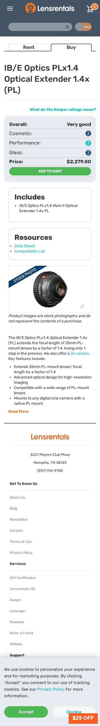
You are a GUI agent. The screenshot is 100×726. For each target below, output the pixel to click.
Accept (26, 711)
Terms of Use (21, 542)
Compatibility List (29, 251)
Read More (18, 411)
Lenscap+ (18, 611)
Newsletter (19, 519)
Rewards (17, 622)
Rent (28, 47)
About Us (17, 497)
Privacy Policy (51, 689)
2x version (80, 353)
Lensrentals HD (22, 589)
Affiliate (16, 644)
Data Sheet (24, 246)
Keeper (15, 600)
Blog (13, 508)
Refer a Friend (21, 633)
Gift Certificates (23, 578)
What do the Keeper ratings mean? (63, 109)
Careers (16, 530)
